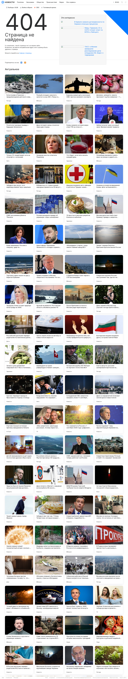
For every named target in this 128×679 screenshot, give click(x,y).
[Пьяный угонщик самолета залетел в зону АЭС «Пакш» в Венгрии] (49, 89)
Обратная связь (114, 677)
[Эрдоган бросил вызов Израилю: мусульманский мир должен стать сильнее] (19, 479)
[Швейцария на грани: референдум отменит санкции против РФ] (49, 359)
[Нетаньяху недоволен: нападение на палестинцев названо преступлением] (79, 660)
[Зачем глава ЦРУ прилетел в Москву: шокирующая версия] (49, 600)
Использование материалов (100, 677)
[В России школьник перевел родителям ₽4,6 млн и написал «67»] (19, 660)
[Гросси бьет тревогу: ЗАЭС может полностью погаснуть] (79, 600)
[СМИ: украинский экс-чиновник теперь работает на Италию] (79, 449)
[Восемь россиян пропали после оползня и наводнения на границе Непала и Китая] (109, 570)
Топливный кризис (49, 7)
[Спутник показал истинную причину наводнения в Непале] (19, 419)
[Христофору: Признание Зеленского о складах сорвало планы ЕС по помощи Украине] (49, 239)
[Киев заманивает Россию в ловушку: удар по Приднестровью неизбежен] (19, 239)
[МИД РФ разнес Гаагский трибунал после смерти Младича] (79, 479)
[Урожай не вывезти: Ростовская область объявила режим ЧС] (49, 299)
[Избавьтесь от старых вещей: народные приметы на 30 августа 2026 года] (49, 179)
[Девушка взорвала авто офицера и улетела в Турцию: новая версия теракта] (79, 179)
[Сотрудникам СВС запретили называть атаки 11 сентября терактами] (79, 389)
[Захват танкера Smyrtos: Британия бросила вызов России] (109, 239)
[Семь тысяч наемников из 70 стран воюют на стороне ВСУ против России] (49, 630)
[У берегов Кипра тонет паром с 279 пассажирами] (79, 269)
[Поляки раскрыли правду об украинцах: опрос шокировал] (49, 209)
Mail (3, 677)
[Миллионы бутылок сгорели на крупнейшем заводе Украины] (49, 660)
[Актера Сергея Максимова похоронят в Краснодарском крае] (109, 479)
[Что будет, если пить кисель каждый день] (79, 149)
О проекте (52, 677)
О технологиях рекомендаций (64, 677)
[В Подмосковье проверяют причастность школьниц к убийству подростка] (109, 540)
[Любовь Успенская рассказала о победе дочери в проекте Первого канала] (109, 600)
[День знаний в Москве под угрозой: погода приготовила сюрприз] (109, 299)
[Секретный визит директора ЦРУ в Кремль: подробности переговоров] (79, 510)
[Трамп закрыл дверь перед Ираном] (19, 510)
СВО (37, 7)
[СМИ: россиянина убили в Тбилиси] (19, 209)
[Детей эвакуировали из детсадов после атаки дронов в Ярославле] (19, 449)
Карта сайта (123, 677)
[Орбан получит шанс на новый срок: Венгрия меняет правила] (109, 119)
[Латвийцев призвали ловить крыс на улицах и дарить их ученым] (109, 149)
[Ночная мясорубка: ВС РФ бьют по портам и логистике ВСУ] (79, 359)
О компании (9, 677)
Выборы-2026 (13, 7)
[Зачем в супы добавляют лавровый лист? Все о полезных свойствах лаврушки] (19, 359)
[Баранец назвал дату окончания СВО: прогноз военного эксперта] (79, 89)
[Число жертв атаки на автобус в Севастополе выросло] (49, 329)
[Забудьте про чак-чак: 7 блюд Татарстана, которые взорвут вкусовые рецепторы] (49, 510)
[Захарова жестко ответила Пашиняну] (49, 149)
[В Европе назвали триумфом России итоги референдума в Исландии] (79, 540)
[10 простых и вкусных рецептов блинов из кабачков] (79, 209)
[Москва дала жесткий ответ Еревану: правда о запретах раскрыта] (109, 209)
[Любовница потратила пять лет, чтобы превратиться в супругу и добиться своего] (79, 329)
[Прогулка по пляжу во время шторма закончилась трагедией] (79, 630)
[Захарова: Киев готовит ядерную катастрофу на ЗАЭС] (19, 299)
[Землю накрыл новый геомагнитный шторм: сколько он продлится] (19, 540)
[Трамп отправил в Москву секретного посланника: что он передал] (49, 269)
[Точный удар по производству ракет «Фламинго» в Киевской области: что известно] (19, 600)
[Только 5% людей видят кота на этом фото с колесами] (19, 149)
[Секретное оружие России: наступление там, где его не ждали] (109, 269)
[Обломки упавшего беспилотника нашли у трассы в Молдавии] (49, 570)
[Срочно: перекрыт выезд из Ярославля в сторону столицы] (19, 389)
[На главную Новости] (9, 2)
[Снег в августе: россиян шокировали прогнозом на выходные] (109, 359)
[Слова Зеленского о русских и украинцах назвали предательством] (19, 630)
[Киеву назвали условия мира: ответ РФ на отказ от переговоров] (79, 119)
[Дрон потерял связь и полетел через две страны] (49, 119)
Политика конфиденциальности (82, 677)
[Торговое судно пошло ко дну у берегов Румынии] (19, 269)
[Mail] (2, 2)
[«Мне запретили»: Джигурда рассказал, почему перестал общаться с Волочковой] (49, 419)
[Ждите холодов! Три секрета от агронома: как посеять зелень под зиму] (109, 660)
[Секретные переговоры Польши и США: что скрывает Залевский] (109, 449)
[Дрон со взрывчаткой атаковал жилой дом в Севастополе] (109, 389)
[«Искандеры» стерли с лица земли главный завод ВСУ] (79, 239)
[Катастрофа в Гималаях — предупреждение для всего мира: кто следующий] (19, 89)
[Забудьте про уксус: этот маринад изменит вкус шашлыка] (19, 179)
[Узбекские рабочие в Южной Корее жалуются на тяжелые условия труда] (79, 570)
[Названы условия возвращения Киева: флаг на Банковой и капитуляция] (109, 179)
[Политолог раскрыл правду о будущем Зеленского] (19, 119)
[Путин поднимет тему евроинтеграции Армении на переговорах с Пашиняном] (109, 419)
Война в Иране (27, 7)
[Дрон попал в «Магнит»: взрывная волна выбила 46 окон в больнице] (49, 479)
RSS (46, 677)
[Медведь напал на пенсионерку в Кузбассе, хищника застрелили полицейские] (49, 540)
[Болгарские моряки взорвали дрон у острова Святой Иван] (109, 329)
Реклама (16, 677)
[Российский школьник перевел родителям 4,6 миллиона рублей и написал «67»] (19, 329)
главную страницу (25, 53)
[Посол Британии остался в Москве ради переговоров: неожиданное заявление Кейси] (79, 299)
